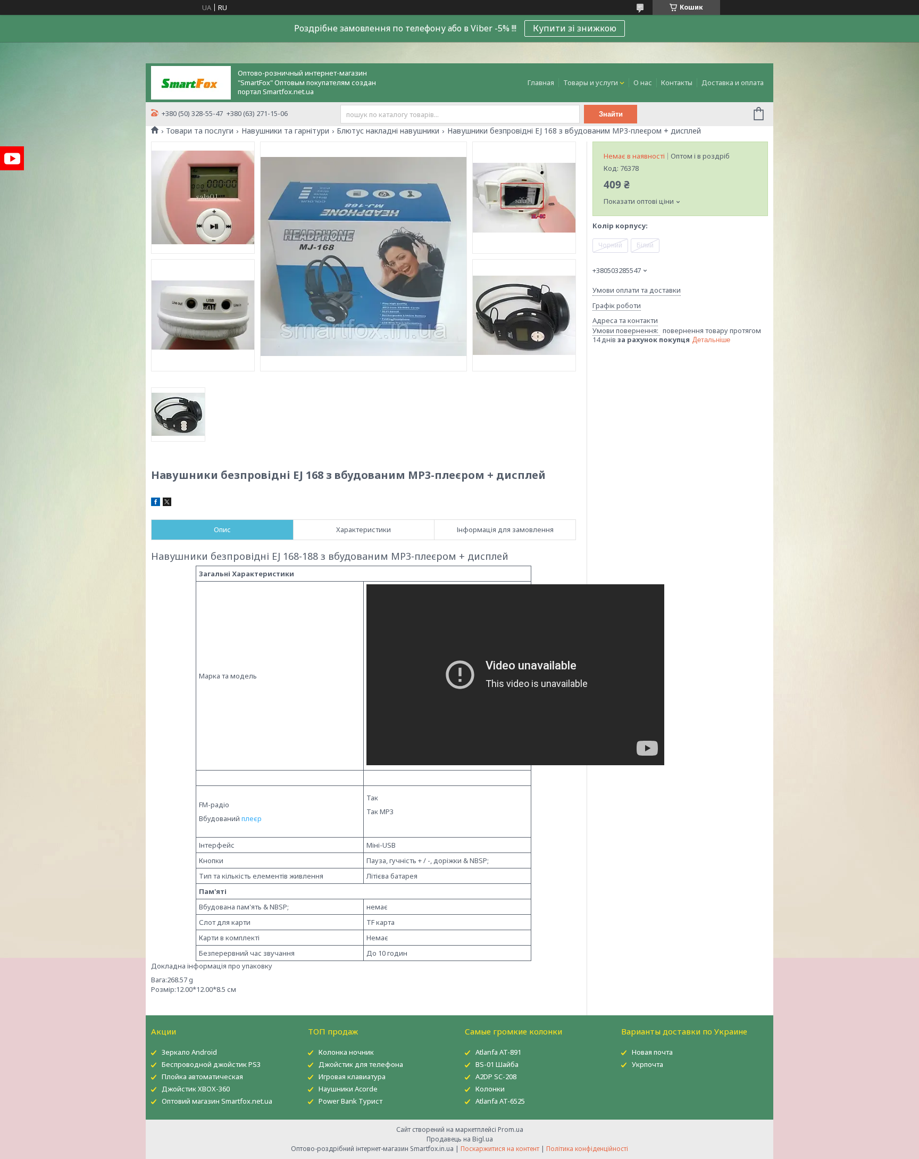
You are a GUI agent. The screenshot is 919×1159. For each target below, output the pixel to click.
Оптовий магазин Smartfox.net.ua (217, 1101)
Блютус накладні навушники (388, 131)
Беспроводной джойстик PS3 (211, 1064)
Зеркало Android (189, 1052)
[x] (167, 503)
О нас (642, 82)
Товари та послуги (199, 131)
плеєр (251, 818)
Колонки (490, 1089)
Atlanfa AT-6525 (500, 1101)
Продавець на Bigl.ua (460, 1139)
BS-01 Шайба (497, 1064)
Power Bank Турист (350, 1101)
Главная (541, 82)
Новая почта (652, 1052)
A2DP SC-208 (495, 1076)
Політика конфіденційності (587, 1148)
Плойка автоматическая (202, 1076)
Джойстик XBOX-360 (196, 1089)
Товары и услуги (590, 82)
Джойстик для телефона (361, 1064)
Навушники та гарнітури (285, 131)
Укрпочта (647, 1064)
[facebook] (155, 503)
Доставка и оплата (732, 82)
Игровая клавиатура (352, 1076)
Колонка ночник (346, 1052)
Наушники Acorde (348, 1089)
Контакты (676, 82)
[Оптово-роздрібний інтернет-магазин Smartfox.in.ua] (191, 82)
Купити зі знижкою (574, 28)
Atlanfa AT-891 (498, 1052)
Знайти (611, 114)
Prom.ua (510, 1129)
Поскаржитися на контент (500, 1148)
